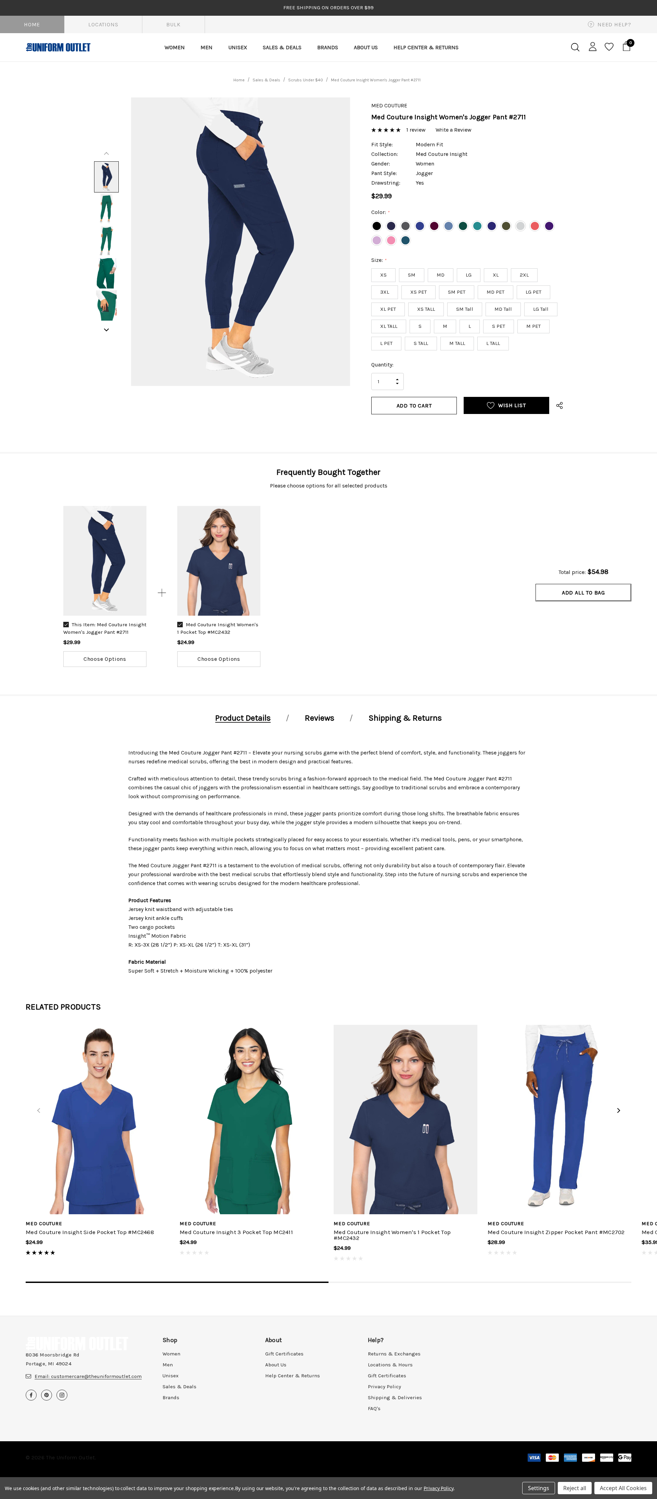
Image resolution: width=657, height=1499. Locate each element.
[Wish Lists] (609, 47)
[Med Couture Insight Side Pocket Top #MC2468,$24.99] (97, 1119)
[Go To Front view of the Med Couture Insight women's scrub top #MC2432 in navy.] (218, 560)
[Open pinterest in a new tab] (46, 1395)
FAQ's (374, 1408)
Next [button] (106, 329)
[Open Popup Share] (559, 405)
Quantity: (382, 364)
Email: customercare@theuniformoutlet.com (88, 1376)
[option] (105, 586)
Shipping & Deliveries (395, 1397)
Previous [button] (106, 153)
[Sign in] (591, 46)
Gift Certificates (284, 1354)
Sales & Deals (179, 1386)
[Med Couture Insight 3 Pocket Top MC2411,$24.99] (251, 1119)
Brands (171, 1397)
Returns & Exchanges (394, 1354)
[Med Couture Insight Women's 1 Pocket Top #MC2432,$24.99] (405, 1119)
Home (32, 24)
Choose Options (104, 659)
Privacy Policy (384, 1386)
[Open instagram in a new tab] (61, 1395)
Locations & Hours (390, 1365)
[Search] (575, 47)
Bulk (173, 24)
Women (171, 1354)
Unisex (171, 1376)
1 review (416, 129)
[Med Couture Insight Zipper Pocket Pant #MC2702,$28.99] (559, 1119)
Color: (380, 212)
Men (168, 1365)
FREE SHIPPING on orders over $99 (328, 7)
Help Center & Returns (292, 1376)
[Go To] (104, 560)
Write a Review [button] (454, 129)
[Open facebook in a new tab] (31, 1395)
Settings (538, 1488)
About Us (275, 1365)
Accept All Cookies (623, 1488)
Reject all (574, 1488)
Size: (378, 260)
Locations (103, 24)
